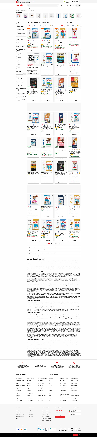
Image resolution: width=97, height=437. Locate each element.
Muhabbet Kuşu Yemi (41, 393)
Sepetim (78, 5)
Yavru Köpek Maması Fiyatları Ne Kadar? (37, 256)
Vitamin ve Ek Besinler (20, 46)
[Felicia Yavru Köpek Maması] (67, 26)
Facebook (65, 430)
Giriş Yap (66, 5)
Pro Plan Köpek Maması (74, 380)
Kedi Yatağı (28, 383)
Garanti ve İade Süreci (46, 416)
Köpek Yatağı (40, 388)
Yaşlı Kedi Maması (30, 398)
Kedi (17, 8)
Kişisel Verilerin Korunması (46, 418)
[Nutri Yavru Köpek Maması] (78, 26)
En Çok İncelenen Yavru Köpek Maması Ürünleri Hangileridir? (42, 253)
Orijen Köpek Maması (74, 393)
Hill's (18, 63)
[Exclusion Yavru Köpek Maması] (73, 26)
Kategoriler (18, 22)
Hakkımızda (18, 410)
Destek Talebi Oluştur (60, 416)
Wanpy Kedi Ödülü (63, 400)
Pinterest (79, 430)
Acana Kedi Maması (63, 383)
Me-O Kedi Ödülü (73, 398)
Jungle (19, 66)
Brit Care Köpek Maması (74, 388)
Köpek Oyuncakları (41, 383)
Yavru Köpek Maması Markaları (20, 50)
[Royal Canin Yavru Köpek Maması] (29, 26)
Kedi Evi (28, 388)
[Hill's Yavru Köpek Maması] (34, 26)
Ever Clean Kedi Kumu (74, 400)
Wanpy (50, 393)
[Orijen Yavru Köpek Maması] (62, 26)
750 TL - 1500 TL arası (21, 93)
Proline (50, 398)
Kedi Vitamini (29, 380)
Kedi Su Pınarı (18, 395)
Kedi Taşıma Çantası (19, 388)
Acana (19, 51)
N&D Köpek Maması (74, 385)
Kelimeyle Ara (19, 71)
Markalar (43, 8)
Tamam (75, 434)
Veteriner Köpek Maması (41, 398)
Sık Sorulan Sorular (45, 410)
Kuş (29, 8)
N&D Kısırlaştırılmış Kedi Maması (65, 398)
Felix (49, 400)
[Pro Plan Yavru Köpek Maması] (45, 26)
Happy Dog (19, 61)
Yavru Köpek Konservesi (20, 39)
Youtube (72, 430)
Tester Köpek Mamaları (21, 34)
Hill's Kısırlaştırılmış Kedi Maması (65, 397)
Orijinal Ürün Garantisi (19, 412)
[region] (21, 65)
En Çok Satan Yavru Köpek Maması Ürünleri (38, 250)
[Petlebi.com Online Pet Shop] (19, 5)
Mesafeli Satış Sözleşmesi (46, 412)
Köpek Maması (19, 25)
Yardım (72, 5)
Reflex (50, 388)
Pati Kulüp (69, 8)
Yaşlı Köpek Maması (20, 29)
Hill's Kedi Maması (62, 380)
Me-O (50, 395)
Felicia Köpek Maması (74, 390)
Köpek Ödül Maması (41, 380)
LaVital (19, 67)
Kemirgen (35, 8)
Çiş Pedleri (18, 40)
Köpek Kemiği (18, 42)
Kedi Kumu (17, 383)
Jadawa (19, 64)
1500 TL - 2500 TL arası (21, 95)
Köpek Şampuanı (40, 390)
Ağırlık (17, 76)
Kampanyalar (60, 8)
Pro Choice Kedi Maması (74, 378)
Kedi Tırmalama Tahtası (19, 393)
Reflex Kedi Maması (63, 388)
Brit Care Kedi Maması (63, 385)
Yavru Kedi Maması (19, 378)
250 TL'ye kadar (20, 90)
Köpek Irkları (31, 416)
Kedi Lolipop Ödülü (40, 400)
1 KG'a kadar (20, 78)
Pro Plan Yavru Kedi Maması (75, 395)
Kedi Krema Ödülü (18, 398)
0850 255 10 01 (59, 410)
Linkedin (75, 430)
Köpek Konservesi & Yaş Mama (42, 378)
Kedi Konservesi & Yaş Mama (20, 385)
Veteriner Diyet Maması (21, 30)
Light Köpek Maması (20, 32)
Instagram (61, 430)
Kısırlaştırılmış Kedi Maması (20, 380)
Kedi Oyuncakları (18, 390)
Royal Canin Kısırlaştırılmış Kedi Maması (64, 395)
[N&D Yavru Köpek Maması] (40, 26)
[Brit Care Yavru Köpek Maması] (51, 26)
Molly (18, 68)
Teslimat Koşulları (45, 414)
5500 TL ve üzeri (20, 100)
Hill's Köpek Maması (74, 383)
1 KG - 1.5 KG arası (20, 79)
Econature (19, 57)
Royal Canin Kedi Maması (64, 378)
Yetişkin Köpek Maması (21, 26)
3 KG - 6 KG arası (20, 82)
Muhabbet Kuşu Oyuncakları (42, 395)
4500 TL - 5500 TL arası (22, 99)
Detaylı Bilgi (57, 434)
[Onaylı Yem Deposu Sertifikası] (46, 429)
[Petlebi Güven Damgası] (40, 429)
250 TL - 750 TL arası (21, 92)
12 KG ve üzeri (20, 85)
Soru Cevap (31, 412)
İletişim (17, 418)
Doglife (19, 56)
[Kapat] (80, 1)
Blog (30, 410)
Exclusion (19, 59)
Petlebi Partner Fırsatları (20, 414)
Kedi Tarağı (28, 385)
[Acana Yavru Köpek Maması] (56, 26)
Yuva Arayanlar (77, 8)
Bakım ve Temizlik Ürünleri (20, 45)
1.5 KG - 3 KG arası (21, 81)
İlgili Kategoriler (19, 38)
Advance (19, 53)
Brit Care (19, 54)
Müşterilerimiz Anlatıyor (20, 416)
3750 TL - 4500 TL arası (22, 97)
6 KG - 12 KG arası (21, 84)
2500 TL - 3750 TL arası (22, 96)
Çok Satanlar (51, 8)
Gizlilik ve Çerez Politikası (46, 420)
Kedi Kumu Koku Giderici (30, 378)
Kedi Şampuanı (29, 390)
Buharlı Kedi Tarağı (30, 393)
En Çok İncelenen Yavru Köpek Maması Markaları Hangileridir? (42, 247)
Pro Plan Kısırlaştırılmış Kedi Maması (64, 392)
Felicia (19, 60)
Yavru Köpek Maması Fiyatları (20, 89)
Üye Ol (62, 5)
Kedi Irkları (31, 414)
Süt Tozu (17, 43)
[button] (81, 16)
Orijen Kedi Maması (63, 390)
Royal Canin (51, 378)
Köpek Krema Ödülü (19, 400)
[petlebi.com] (16, 10)
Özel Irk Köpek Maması (21, 33)
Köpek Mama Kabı (40, 385)
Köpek (23, 8)
